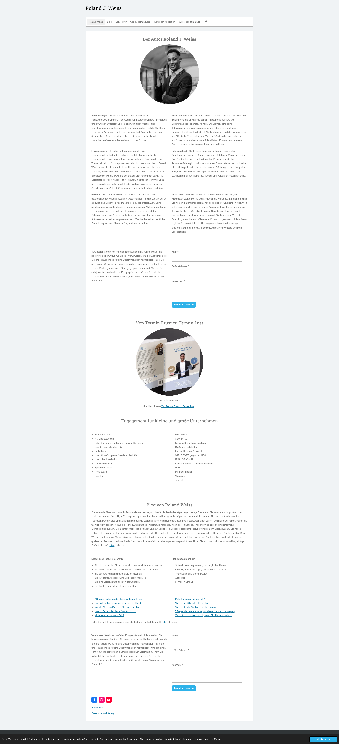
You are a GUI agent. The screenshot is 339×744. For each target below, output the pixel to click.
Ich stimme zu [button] (323, 739)
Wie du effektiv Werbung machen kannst (196, 607)
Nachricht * (177, 665)
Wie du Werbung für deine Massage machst (117, 607)
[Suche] (206, 21)
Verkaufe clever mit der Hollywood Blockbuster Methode (203, 615)
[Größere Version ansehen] (169, 74)
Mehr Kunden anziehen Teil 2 (190, 599)
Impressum (97, 707)
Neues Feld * (178, 281)
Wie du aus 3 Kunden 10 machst (192, 603)
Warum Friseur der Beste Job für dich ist (115, 611)
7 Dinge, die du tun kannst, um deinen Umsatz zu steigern (205, 611)
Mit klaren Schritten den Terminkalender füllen (118, 599)
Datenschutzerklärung (102, 713)
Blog (112, 545)
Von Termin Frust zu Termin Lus (177, 406)
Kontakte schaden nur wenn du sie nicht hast (118, 603)
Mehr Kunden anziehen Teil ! (109, 615)
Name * (175, 251)
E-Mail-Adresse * (180, 266)
